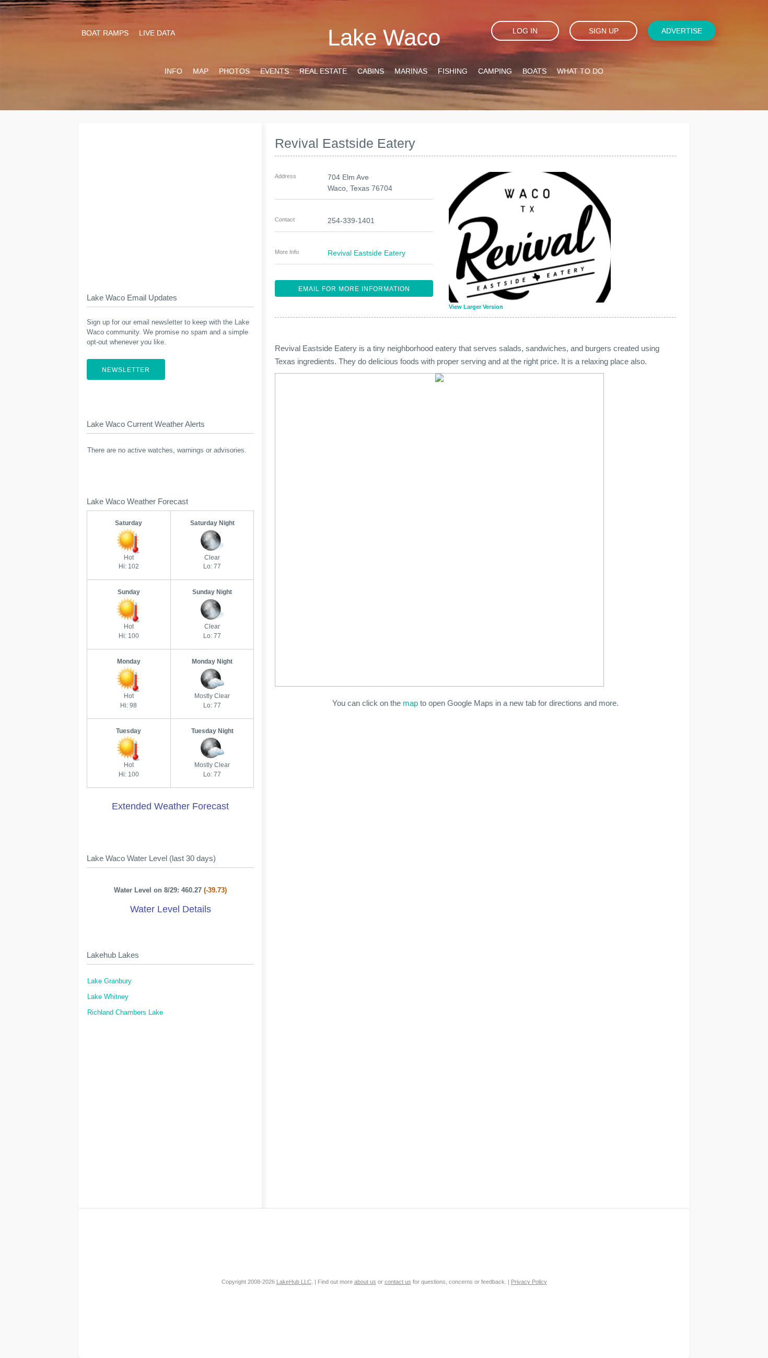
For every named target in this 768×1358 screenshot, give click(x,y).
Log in (525, 31)
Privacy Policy (529, 1282)
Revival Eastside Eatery (366, 253)
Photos (234, 71)
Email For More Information (354, 289)
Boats (534, 71)
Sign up (604, 31)
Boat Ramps (105, 33)
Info (173, 71)
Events (274, 71)
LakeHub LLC (293, 1282)
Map (200, 71)
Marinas (410, 71)
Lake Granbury (109, 981)
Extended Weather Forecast (170, 806)
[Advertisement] (170, 199)
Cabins (370, 71)
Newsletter (126, 370)
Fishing (453, 71)
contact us (398, 1282)
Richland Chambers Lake (125, 1012)
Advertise (681, 31)
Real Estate (323, 71)
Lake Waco (384, 37)
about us (365, 1282)
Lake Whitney (108, 997)
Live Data (157, 33)
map (410, 703)
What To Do (580, 71)
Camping (495, 71)
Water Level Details (170, 909)
